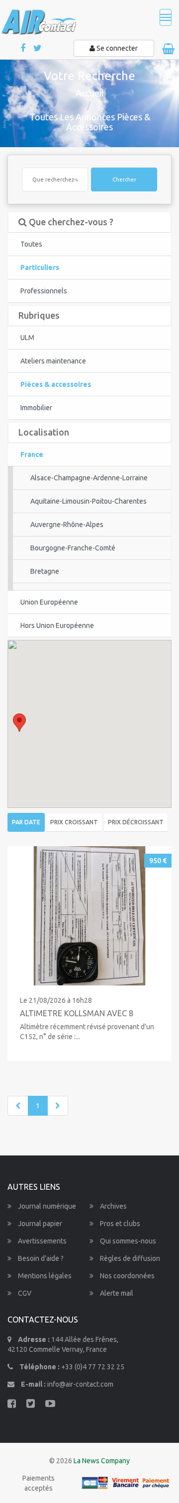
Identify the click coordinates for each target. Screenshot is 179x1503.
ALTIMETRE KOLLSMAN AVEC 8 (76, 1013)
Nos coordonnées (126, 1276)
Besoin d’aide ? (40, 1258)
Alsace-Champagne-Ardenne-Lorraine (89, 478)
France (31, 454)
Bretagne (44, 571)
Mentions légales (44, 1276)
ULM (27, 338)
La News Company (102, 1461)
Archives (112, 1206)
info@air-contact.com (80, 1384)
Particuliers (39, 267)
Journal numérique (46, 1206)
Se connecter (116, 48)
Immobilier (36, 408)
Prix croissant (74, 822)
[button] (19, 722)
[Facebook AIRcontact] (23, 48)
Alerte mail (115, 1293)
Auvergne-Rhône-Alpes (66, 525)
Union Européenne (49, 602)
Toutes (31, 244)
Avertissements (41, 1241)
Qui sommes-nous (127, 1241)
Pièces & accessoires (55, 384)
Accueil (90, 93)
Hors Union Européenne (57, 625)
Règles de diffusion (129, 1258)
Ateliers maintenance (53, 361)
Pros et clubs (119, 1224)
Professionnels (43, 291)
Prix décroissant (136, 822)
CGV (23, 1293)
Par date (26, 822)
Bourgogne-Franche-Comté (72, 548)
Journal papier (39, 1224)
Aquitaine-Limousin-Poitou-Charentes (88, 501)
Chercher (124, 179)
